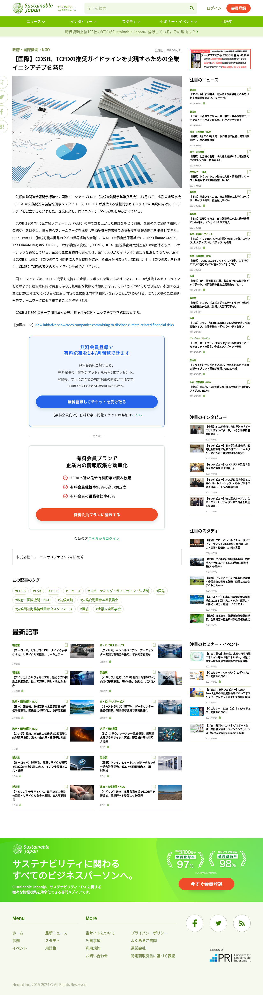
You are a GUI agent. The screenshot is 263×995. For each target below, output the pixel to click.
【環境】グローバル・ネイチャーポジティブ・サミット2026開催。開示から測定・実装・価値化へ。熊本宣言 (228, 543)
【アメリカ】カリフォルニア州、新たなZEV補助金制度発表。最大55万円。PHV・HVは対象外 (40, 681)
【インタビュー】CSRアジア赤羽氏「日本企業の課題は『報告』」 (228, 466)
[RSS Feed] (242, 923)
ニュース (34, 21)
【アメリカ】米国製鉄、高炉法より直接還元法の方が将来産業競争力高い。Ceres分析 (219, 96)
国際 (161, 590)
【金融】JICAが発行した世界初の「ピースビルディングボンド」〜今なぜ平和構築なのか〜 (228, 430)
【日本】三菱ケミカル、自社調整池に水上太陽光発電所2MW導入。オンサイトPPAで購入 (219, 220)
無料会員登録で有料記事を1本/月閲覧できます (97, 350)
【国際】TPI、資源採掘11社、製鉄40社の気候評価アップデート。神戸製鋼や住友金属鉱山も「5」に (219, 282)
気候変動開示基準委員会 (100, 599)
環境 (85, 608)
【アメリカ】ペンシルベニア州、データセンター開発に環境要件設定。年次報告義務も (126, 652)
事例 (16, 940)
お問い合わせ (97, 955)
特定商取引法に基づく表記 (153, 955)
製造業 (16, 645)
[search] (192, 8)
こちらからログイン (104, 538)
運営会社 (138, 948)
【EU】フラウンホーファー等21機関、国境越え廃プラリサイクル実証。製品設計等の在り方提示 (127, 737)
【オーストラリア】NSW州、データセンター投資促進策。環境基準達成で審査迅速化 (127, 708)
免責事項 (93, 940)
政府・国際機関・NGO (31, 49)
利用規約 (93, 948)
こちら (137, 414)
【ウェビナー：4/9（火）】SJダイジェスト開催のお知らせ (227, 674)
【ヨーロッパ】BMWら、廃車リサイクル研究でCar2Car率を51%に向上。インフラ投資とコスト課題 (39, 766)
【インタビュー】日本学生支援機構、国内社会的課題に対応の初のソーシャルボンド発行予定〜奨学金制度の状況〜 (228, 449)
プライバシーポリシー (149, 932)
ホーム (17, 932)
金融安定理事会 (109, 608)
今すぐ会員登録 (206, 883)
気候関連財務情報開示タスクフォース (45, 608)
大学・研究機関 (108, 728)
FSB (38, 590)
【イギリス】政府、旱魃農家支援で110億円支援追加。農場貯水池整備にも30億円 (127, 794)
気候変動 (66, 599)
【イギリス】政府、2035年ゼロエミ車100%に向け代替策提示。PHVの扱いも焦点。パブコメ (128, 679)
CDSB (21, 590)
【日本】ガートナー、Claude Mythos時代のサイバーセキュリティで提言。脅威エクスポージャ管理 (219, 344)
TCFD (54, 590)
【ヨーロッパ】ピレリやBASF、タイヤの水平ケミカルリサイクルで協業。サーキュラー (39, 652)
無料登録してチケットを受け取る (97, 401)
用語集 (226, 21)
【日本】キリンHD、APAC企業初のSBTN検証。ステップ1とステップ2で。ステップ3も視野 (220, 240)
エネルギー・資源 (198, 171)
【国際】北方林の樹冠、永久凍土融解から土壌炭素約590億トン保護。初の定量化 (219, 158)
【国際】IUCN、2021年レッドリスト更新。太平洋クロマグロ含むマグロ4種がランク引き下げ (219, 262)
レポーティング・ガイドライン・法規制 (119, 590)
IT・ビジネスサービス (112, 645)
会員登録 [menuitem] (238, 8)
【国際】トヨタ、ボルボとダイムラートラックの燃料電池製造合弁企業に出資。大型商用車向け (219, 304)
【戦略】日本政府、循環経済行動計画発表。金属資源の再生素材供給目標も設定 (228, 617)
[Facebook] (194, 923)
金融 (192, 276)
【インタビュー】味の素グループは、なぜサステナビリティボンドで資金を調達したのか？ (228, 502)
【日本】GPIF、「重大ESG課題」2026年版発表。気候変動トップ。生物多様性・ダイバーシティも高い (220, 324)
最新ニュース (56, 932)
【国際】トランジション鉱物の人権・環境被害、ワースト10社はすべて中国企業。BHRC (219, 178)
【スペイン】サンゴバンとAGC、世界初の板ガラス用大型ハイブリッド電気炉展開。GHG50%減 (219, 366)
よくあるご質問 (144, 940)
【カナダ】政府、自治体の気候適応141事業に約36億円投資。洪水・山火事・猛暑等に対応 (39, 735)
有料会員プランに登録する (97, 514)
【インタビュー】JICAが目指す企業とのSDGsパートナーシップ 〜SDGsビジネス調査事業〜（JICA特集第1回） (228, 483)
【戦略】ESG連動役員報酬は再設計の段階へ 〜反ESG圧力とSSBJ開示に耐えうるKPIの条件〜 (228, 562)
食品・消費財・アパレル (201, 234)
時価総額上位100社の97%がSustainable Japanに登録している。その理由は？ (130, 31)
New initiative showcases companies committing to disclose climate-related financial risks (104, 324)
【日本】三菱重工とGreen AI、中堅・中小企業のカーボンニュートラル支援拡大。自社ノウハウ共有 (219, 118)
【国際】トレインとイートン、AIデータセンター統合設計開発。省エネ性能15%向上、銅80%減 (128, 766)
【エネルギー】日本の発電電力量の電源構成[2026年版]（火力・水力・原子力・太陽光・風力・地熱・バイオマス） (228, 600)
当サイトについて (100, 932)
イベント (19, 948)
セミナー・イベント (176, 21)
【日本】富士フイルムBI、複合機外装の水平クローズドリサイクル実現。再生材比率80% (219, 198)
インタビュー (81, 21)
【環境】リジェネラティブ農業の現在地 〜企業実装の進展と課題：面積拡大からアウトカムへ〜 (228, 581)
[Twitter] (218, 923)
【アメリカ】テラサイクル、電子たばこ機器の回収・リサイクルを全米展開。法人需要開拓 (39, 795)
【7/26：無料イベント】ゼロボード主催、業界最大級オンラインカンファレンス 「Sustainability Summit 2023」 (228, 729)
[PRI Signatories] (230, 955)
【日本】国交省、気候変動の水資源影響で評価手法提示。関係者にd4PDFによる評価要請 (39, 708)
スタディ (129, 21)
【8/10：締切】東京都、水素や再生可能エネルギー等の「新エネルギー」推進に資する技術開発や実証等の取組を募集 (228, 657)
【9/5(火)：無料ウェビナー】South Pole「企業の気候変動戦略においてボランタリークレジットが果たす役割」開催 (228, 693)
